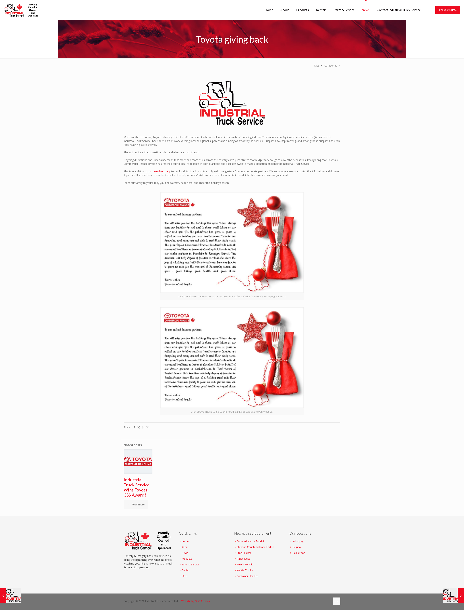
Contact (186, 570)
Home (185, 541)
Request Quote (448, 10)
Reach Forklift (245, 564)
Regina (297, 547)
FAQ (184, 576)
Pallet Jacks (243, 558)
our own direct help (159, 171)
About (184, 547)
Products (186, 558)
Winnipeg (298, 541)
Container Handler (247, 576)
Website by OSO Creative (196, 601)
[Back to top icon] (336, 601)
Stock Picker (244, 553)
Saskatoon (299, 553)
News (184, 553)
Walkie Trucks (245, 570)
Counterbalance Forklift (250, 541)
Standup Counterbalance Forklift (255, 547)
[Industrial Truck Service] (22, 10)
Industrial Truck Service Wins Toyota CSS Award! (137, 487)
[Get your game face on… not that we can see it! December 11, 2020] (10, 595)
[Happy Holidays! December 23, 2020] (453, 595)
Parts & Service (190, 564)
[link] (231, 246)
